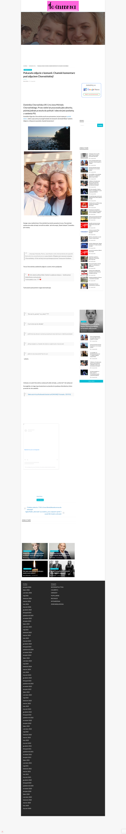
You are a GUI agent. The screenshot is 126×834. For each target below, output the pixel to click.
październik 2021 (28, 751)
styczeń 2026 (27, 607)
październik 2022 (28, 717)
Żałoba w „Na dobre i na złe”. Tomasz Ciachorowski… (95, 237)
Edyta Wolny (26, 81)
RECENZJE (54, 598)
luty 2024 (26, 672)
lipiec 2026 (26, 590)
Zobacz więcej (91, 381)
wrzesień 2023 (27, 686)
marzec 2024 (27, 669)
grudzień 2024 (27, 644)
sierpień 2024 (27, 655)
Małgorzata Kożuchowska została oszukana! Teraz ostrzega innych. (33, 554)
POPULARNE (55, 595)
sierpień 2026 (27, 587)
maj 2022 (25, 732)
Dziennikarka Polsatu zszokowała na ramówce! (94, 284)
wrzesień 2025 (27, 618)
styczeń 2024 (27, 675)
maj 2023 (25, 698)
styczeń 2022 (27, 743)
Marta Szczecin (26, 557)
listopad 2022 (27, 715)
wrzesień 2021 (27, 754)
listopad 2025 (27, 612)
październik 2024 (28, 649)
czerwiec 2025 (27, 627)
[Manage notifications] (2, 832)
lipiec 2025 (26, 624)
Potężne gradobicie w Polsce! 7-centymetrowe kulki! (95, 278)
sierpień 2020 (27, 791)
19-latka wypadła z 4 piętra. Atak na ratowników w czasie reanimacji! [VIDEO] (95, 190)
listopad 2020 (27, 783)
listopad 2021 (27, 749)
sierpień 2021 (27, 757)
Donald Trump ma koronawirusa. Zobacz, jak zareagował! (60, 572)
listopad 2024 (27, 647)
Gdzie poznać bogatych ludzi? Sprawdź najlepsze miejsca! (95, 217)
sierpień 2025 (27, 621)
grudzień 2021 (27, 746)
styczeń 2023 (27, 709)
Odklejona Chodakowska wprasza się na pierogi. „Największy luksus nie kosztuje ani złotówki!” (94, 183)
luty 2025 (26, 638)
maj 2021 (25, 766)
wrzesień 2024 (27, 652)
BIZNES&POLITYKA (27, 69)
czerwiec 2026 (27, 593)
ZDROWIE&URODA (57, 604)
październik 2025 (28, 615)
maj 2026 (25, 595)
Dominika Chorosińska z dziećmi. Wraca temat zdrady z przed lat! (60, 554)
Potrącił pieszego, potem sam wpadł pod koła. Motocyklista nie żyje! (95, 197)
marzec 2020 (27, 803)
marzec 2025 (27, 635)
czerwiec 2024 (27, 661)
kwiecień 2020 (27, 800)
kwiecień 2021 (27, 768)
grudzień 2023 (27, 678)
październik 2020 (28, 786)
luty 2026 (26, 604)
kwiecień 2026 (27, 598)
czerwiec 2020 (27, 797)
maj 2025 (25, 629)
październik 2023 (28, 683)
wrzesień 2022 (27, 720)
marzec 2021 (27, 771)
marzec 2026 (27, 601)
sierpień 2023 (27, 689)
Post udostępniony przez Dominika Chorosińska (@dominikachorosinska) (40, 467)
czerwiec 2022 (27, 729)
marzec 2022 (27, 737)
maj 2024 (25, 663)
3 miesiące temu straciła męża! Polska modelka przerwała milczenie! (94, 155)
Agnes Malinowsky (27, 575)
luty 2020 (26, 805)
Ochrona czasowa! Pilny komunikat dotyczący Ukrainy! (94, 231)
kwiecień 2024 (27, 666)
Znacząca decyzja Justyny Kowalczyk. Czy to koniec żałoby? (94, 169)
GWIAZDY (54, 593)
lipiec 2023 (26, 692)
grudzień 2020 (27, 780)
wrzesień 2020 (27, 788)
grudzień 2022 (27, 712)
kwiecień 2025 (27, 632)
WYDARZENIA (55, 601)
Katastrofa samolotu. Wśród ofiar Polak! (95, 251)
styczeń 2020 (27, 808)
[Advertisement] (63, 53)
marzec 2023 (27, 703)
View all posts (40, 499)
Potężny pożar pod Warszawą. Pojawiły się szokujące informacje (95, 204)
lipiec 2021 (26, 760)
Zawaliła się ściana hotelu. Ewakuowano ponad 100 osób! (94, 224)
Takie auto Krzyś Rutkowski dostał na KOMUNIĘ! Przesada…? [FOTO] (49, 394)
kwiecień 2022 (27, 734)
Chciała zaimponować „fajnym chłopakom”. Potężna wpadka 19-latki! (95, 245)
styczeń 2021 (27, 777)
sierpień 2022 (27, 723)
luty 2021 (26, 774)
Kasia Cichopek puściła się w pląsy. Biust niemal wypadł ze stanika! (95, 162)
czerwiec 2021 (27, 763)
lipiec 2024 (26, 658)
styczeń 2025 (27, 641)
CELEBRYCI (84, 321)
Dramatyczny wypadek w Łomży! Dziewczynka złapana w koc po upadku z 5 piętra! (95, 211)
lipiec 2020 (26, 794)
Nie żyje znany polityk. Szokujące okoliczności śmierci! (33, 572)
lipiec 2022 (26, 726)
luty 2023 (26, 706)
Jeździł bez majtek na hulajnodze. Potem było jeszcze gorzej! (94, 258)
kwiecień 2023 (27, 700)
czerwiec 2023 (27, 695)
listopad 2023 (27, 681)
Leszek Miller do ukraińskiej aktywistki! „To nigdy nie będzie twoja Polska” (95, 175)
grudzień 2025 (27, 610)
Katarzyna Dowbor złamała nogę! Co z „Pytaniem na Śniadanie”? (95, 265)
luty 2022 (26, 740)
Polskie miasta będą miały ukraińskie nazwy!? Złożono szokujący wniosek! (95, 272)
